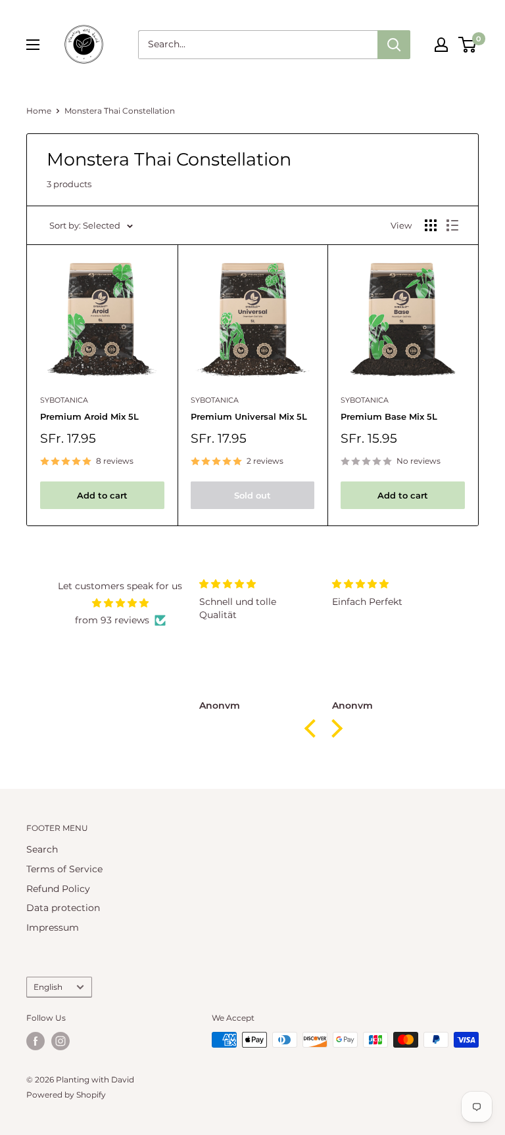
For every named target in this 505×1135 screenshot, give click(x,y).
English (48, 987)
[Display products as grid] (431, 225)
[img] (120, 603)
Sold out (252, 495)
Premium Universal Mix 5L (249, 416)
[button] (313, 728)
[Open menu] (32, 44)
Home (38, 111)
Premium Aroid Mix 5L (89, 416)
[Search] (393, 44)
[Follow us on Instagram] (60, 1041)
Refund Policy (58, 889)
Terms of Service (64, 869)
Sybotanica (64, 400)
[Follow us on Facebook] (35, 1041)
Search (42, 849)
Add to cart (102, 495)
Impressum (52, 927)
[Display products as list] (452, 225)
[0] (468, 45)
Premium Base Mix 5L (389, 416)
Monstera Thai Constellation (119, 111)
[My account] (441, 44)
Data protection (63, 908)
